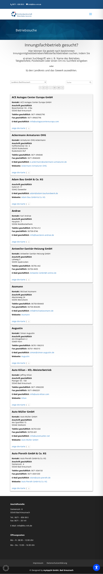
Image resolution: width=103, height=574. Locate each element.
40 (59, 87)
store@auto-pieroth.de (40, 477)
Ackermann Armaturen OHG (34, 165)
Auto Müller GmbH (29, 440)
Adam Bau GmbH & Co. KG (33, 197)
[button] (6, 568)
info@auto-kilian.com (39, 394)
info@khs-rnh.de (24, 525)
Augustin (25, 356)
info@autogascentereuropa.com (44, 121)
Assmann (25, 314)
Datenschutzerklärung (57, 563)
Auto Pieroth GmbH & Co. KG (34, 481)
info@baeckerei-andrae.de (42, 235)
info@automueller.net (40, 436)
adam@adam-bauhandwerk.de (44, 193)
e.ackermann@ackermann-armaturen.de (48, 162)
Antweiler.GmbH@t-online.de (43, 273)
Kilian (24, 398)
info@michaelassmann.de (41, 310)
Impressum (38, 563)
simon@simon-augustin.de (42, 352)
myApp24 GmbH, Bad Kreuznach (58, 570)
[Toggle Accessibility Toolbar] (96, 567)
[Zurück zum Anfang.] (28, 128)
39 (54, 87)
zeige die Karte (18, 128)
